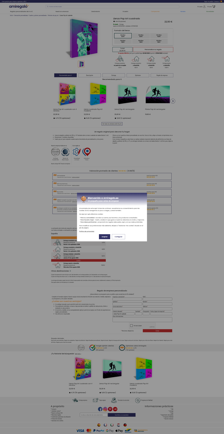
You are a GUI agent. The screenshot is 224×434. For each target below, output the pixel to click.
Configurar (118, 237)
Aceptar (104, 237)
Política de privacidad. (86, 231)
